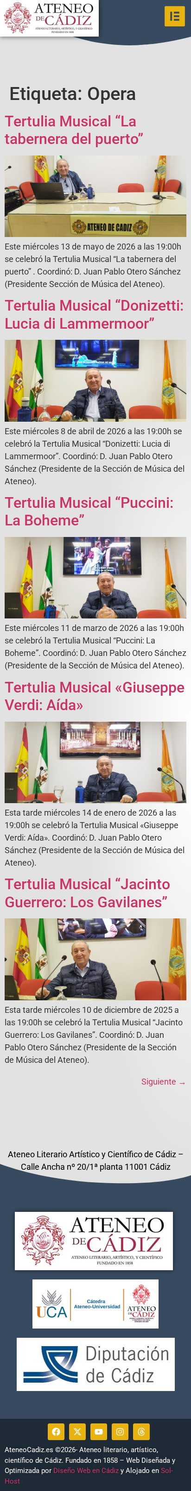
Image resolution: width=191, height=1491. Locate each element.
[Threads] (141, 1431)
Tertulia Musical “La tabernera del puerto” (74, 130)
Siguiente (163, 1081)
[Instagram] (120, 1431)
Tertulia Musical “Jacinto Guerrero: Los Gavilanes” (87, 893)
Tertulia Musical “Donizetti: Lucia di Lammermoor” (94, 314)
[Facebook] (56, 1431)
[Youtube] (98, 1431)
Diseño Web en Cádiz (86, 1470)
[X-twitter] (77, 1431)
